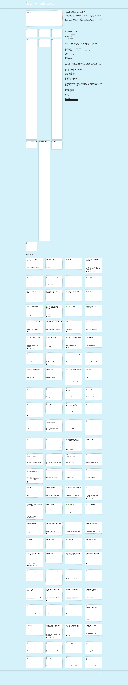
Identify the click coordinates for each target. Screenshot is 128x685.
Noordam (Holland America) (72, 578)
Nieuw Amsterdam (31, 651)
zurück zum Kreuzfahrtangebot (72, 100)
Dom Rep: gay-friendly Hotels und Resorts (53, 463)
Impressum (86, 6)
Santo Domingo (70, 449)
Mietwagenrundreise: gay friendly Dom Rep (93, 397)
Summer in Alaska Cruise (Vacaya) (93, 633)
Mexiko (87, 299)
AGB (70, 6)
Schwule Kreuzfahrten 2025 (33, 447)
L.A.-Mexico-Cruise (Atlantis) (52, 495)
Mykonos (48, 267)
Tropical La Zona (30, 413)
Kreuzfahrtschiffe (69, 477)
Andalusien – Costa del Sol (91, 666)
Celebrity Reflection (90, 433)
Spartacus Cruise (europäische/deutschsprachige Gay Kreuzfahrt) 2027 (34, 478)
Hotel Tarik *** (49, 285)
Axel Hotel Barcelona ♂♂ (91, 345)
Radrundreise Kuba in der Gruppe (93, 314)
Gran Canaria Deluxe (90, 512)
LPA (28, 331)
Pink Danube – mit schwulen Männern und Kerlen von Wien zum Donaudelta (93, 268)
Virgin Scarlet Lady (90, 597)
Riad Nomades (49, 561)
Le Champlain (89, 578)
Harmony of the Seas (50, 412)
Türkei (47, 666)
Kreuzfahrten (69, 314)
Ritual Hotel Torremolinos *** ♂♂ (93, 531)
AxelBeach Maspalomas (71, 345)
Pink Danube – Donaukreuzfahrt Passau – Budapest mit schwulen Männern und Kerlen (34, 562)
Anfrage (66, 6)
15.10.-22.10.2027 (31, 482)
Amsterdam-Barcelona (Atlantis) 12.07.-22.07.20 (73, 532)
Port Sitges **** (89, 447)
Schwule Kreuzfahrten (51, 583)
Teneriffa (29, 533)
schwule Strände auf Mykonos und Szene (34, 299)
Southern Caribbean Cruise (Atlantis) (32, 346)
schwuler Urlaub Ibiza (70, 428)
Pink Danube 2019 (70, 299)
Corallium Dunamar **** (51, 531)
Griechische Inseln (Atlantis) (33, 613)
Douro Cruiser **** (70, 462)
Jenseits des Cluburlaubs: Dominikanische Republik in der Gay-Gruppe (53, 634)
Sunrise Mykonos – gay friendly (72, 495)
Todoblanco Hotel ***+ (71, 633)
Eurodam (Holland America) (33, 285)
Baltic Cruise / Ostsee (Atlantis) (33, 267)
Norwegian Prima (30, 377)
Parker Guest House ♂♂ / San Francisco (92, 362)
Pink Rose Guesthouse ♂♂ (91, 547)
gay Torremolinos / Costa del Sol (34, 462)
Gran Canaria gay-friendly (51, 477)
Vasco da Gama (49, 299)
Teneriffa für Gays (50, 346)
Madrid (28, 428)
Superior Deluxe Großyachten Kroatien (92, 618)
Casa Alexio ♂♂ (69, 285)
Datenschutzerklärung (95, 6)
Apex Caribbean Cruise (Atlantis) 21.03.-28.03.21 (73, 382)
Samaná (49, 316)
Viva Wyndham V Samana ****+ (53, 314)
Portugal (87, 377)
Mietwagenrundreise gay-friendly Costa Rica (53, 429)
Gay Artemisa (69, 329)
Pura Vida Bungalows (31, 362)
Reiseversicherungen (77, 6)
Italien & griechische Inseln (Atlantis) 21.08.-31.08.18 (72, 597)
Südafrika (29, 666)
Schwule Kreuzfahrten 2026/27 (72, 412)
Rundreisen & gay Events (71, 397)
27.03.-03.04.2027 (31, 348)
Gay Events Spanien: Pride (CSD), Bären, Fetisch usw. (34, 597)
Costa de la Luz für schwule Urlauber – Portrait (91, 651)
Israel (28, 495)
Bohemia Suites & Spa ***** (33, 329)
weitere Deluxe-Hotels (51, 377)
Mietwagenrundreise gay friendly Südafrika (53, 651)
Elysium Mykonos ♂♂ (70, 512)
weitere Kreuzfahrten (90, 477)
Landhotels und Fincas (51, 547)
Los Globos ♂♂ (30, 578)
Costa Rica (68, 651)
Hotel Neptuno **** (50, 362)
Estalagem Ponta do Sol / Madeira (34, 633)
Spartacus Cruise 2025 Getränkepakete (31, 517)
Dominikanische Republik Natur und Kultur (73, 561)
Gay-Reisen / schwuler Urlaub (50, 6)
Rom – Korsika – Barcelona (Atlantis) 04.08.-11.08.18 (32, 314)
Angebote (60, 6)
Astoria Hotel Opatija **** (71, 666)
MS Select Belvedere (70, 613)
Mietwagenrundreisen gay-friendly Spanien (73, 362)
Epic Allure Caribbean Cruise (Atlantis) (92, 496)
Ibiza (47, 512)
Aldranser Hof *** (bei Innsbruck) (34, 547)
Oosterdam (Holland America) (92, 462)
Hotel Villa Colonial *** (71, 447)
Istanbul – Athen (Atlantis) (91, 329)
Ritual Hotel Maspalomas (91, 561)
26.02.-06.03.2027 (51, 637)
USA (87, 412)
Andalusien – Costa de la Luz (33, 397)
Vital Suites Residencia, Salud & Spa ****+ (53, 597)
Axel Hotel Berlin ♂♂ (70, 547)
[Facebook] (101, 4)
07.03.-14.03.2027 (90, 498)
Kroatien (87, 285)
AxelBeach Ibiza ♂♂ (50, 613)
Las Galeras (69, 635)
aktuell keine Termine (91, 271)
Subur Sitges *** (69, 267)
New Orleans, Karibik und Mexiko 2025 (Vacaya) (53, 397)
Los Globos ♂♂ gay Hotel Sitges (53, 329)
